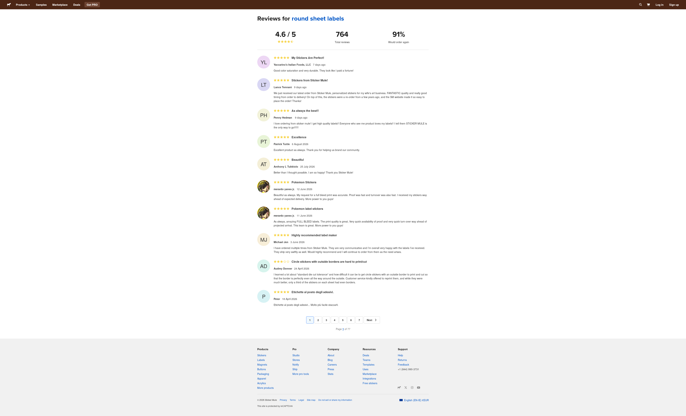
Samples (41, 5)
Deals (76, 5)
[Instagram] (412, 387)
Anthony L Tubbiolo (286, 166)
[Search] (640, 4)
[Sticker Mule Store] (399, 387)
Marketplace (60, 5)
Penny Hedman (283, 117)
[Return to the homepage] (9, 4)
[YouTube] (418, 387)
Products (21, 5)
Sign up (674, 5)
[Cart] (648, 4)
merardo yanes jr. (284, 189)
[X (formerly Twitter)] (405, 387)
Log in (659, 5)
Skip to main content (3, 3)
